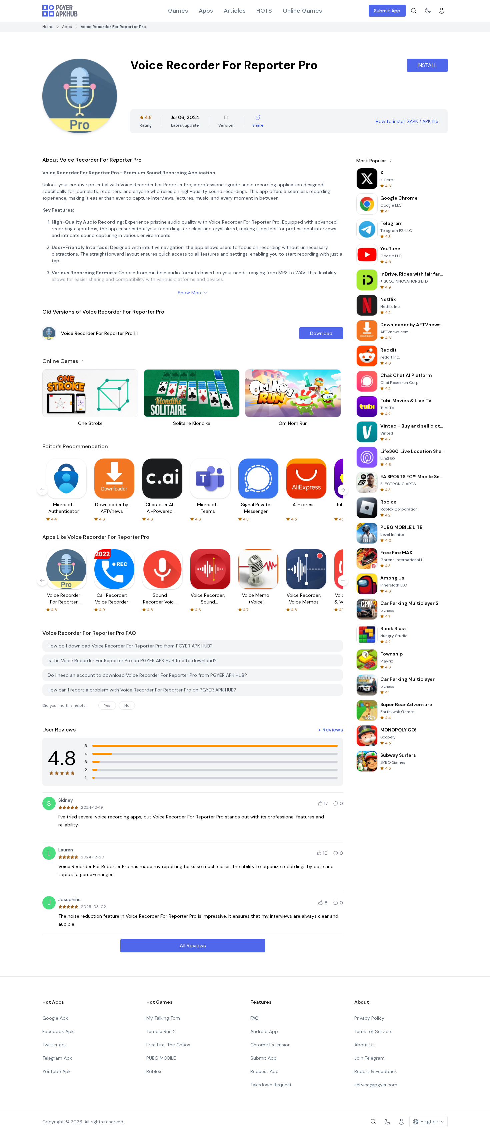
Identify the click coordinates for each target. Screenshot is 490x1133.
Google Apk (55, 1018)
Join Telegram (369, 1058)
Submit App (387, 11)
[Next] (343, 490)
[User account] (442, 11)
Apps (206, 11)
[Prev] (42, 490)
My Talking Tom (163, 1018)
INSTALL (427, 65)
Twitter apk (54, 1045)
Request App (264, 1071)
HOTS (264, 11)
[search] (414, 11)
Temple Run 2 (161, 1031)
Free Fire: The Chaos (168, 1045)
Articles (235, 11)
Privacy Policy (369, 1018)
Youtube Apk (56, 1071)
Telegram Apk (57, 1058)
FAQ (254, 1018)
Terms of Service (372, 1031)
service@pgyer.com (375, 1085)
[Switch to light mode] (428, 11)
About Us (364, 1045)
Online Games (302, 11)
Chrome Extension (270, 1045)
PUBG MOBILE (161, 1058)
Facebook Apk (58, 1031)
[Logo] (60, 10)
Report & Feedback (375, 1071)
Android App (264, 1031)
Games (178, 11)
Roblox (153, 1071)
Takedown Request (271, 1085)
